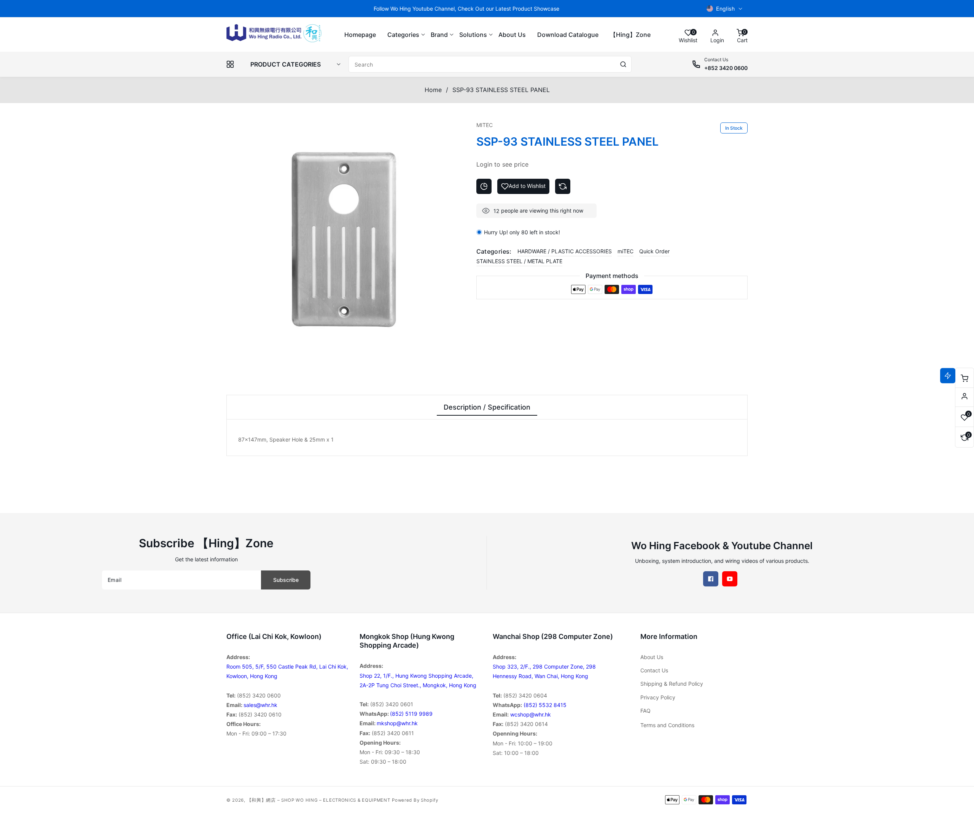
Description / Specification (487, 407)
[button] (403, 35)
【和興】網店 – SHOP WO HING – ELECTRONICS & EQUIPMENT (318, 800)
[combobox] (490, 64)
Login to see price (502, 164)
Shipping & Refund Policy (671, 683)
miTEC (625, 251)
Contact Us (654, 670)
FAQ (645, 710)
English (725, 8)
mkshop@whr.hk (397, 723)
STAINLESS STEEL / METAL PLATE (519, 261)
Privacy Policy (657, 697)
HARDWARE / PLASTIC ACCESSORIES (564, 251)
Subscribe (286, 580)
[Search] (623, 64)
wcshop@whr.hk (530, 714)
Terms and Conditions (667, 725)
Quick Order (654, 251)
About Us (651, 657)
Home (433, 90)
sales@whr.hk (260, 705)
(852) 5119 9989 (411, 713)
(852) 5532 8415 (545, 705)
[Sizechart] (484, 186)
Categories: (494, 251)
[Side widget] (964, 396)
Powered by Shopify (415, 800)
